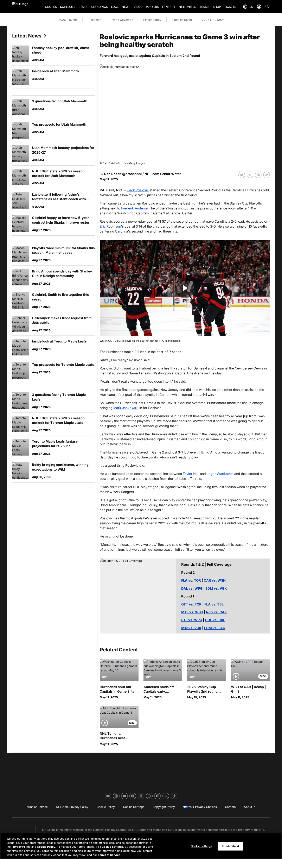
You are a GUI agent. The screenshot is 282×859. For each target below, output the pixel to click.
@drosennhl (132, 174)
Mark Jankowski (126, 408)
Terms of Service (109, 854)
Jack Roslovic (138, 190)
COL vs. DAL (215, 620)
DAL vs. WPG (192, 588)
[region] (141, 846)
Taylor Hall (191, 474)
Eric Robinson (110, 226)
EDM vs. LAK (214, 628)
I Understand (230, 846)
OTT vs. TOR (191, 604)
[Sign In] (259, 6)
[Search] (267, 6)
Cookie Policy (46, 846)
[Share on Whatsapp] (241, 175)
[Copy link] (266, 175)
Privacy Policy (21, 846)
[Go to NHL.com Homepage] (27, 7)
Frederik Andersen (135, 208)
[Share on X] (250, 175)
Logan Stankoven (220, 474)
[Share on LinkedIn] (258, 175)
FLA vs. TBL (214, 604)
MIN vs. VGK (191, 628)
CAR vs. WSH (215, 580)
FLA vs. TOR (191, 580)
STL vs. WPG (191, 620)
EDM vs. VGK (216, 588)
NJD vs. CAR (216, 612)
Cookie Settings (112, 846)
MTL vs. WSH (192, 612)
